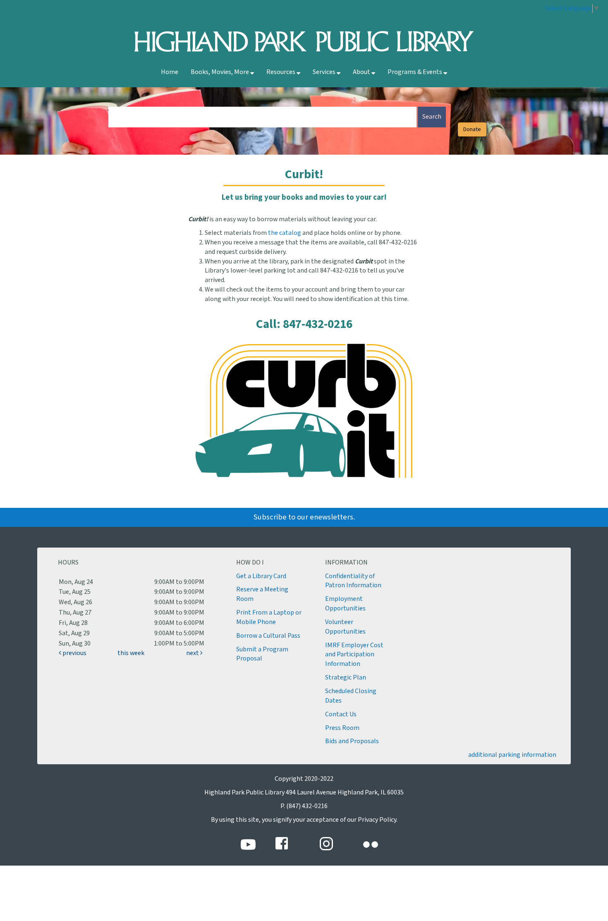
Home (169, 72)
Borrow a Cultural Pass (268, 636)
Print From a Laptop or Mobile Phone (269, 617)
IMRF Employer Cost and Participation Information (354, 655)
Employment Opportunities (345, 604)
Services (325, 72)
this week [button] (130, 653)
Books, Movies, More (220, 72)
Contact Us (341, 714)
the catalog (284, 233)
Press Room (342, 728)
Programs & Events (415, 72)
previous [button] (73, 653)
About (362, 72)
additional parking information (512, 755)
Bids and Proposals (352, 741)
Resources (281, 72)
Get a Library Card (261, 576)
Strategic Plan (345, 677)
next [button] (193, 653)
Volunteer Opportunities (345, 627)
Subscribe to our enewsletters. (304, 517)
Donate (472, 129)
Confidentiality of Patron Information (353, 581)
